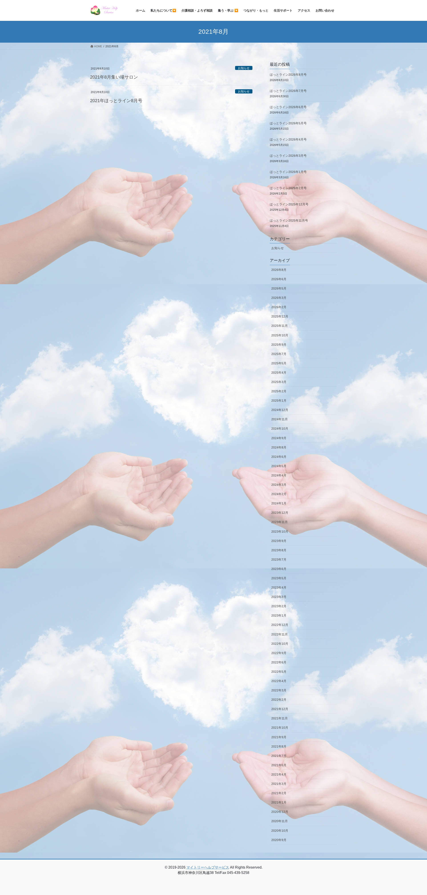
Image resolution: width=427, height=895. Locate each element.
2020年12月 (279, 812)
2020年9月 (278, 840)
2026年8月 (278, 270)
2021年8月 (278, 746)
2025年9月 (278, 344)
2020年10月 (279, 830)
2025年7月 (278, 354)
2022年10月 (279, 643)
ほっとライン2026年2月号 (288, 188)
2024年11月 (279, 419)
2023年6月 (278, 569)
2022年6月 (278, 662)
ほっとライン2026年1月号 (288, 172)
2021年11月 (279, 718)
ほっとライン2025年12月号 (289, 204)
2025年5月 (278, 363)
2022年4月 (278, 681)
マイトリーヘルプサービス (207, 867)
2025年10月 (279, 335)
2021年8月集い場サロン (114, 77)
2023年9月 (278, 541)
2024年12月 (279, 410)
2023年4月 (278, 587)
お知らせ (244, 68)
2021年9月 (278, 737)
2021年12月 (279, 709)
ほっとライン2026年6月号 (288, 107)
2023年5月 (278, 578)
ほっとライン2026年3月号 (288, 155)
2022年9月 (278, 653)
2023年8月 (278, 550)
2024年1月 (278, 503)
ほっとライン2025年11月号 (289, 220)
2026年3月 (278, 298)
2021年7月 (278, 756)
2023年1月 (278, 615)
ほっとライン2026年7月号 (288, 91)
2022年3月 (278, 690)
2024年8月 (278, 447)
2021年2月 (278, 793)
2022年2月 (278, 699)
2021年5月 (278, 765)
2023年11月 (279, 522)
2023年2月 (278, 606)
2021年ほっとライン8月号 (116, 100)
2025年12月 (279, 316)
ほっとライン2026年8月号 (288, 74)
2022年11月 (279, 634)
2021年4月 (278, 774)
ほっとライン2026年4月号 (288, 139)
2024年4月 (278, 475)
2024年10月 (279, 428)
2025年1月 (278, 400)
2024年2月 (278, 494)
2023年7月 (278, 559)
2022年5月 (278, 671)
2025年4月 (278, 372)
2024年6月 (278, 456)
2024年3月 (278, 484)
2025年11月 (279, 325)
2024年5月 (278, 466)
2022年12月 (279, 625)
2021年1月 (278, 802)
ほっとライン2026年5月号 (288, 123)
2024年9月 (278, 438)
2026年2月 (278, 307)
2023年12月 (279, 512)
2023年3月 (278, 597)
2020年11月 (279, 821)
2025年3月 (278, 382)
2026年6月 (278, 279)
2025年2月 (278, 391)
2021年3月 (278, 784)
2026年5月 (278, 288)
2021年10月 (279, 727)
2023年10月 (279, 531)
